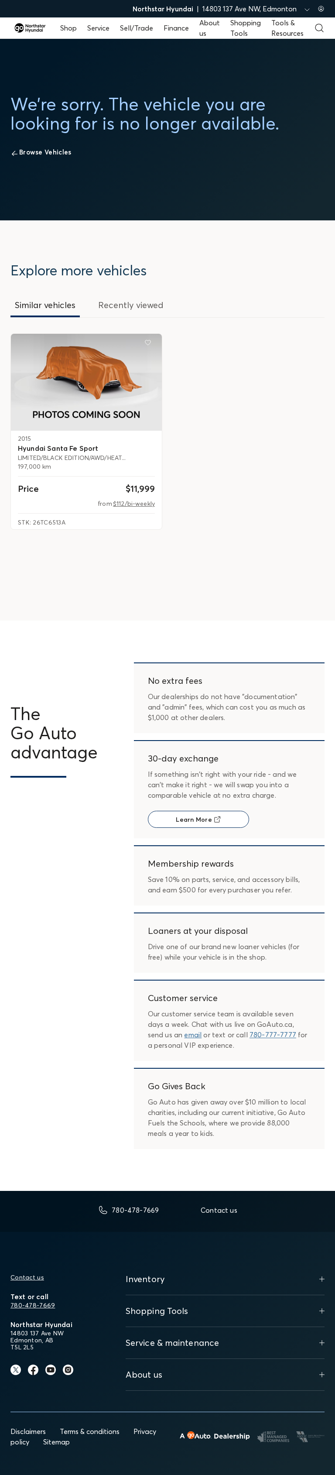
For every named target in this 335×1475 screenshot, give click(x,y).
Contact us (27, 1277)
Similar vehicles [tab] (45, 304)
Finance (176, 28)
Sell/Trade (136, 28)
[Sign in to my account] (321, 8)
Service (98, 28)
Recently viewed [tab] (131, 304)
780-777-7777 (273, 1034)
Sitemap (56, 1441)
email (193, 1034)
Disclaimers (28, 1431)
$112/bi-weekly (134, 504)
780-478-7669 (32, 1305)
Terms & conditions (90, 1431)
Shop (68, 28)
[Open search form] (319, 28)
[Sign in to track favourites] (149, 344)
